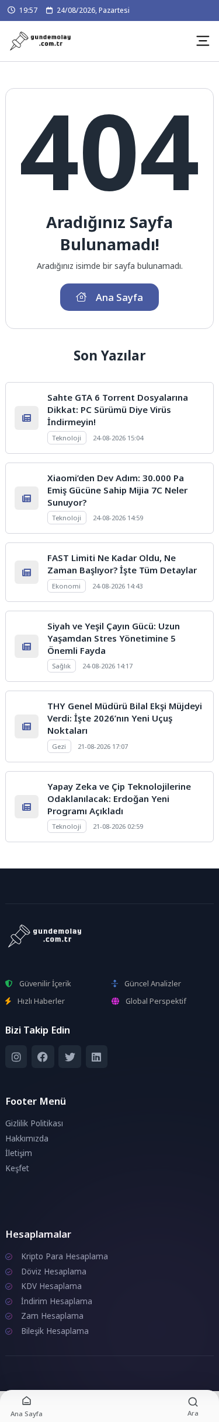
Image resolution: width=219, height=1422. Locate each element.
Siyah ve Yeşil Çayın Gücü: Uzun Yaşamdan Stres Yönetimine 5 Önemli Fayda (113, 638)
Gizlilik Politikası (34, 1123)
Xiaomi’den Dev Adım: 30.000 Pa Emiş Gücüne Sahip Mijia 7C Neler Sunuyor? (117, 490)
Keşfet (17, 1168)
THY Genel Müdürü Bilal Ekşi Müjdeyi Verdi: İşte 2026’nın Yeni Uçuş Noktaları (124, 718)
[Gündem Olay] (41, 41)
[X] (69, 1056)
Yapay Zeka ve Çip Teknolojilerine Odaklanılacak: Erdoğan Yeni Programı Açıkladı (119, 798)
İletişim (18, 1153)
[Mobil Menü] (202, 41)
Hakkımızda (26, 1138)
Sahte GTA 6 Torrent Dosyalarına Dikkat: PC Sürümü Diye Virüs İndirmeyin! (117, 409)
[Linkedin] (96, 1056)
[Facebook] (43, 1056)
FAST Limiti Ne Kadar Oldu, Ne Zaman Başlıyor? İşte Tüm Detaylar (122, 564)
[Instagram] (16, 1056)
